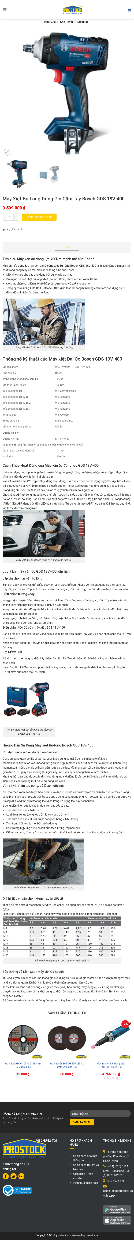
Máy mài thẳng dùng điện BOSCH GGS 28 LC (111, 1065)
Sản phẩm (66, 21)
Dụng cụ (82, 21)
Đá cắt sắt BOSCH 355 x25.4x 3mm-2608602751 (67, 1065)
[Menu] (5, 9)
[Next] (124, 92)
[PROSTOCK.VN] (73, 10)
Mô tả (67, 247)
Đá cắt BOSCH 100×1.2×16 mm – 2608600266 (23, 1065)
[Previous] (9, 92)
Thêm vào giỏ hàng (39, 217)
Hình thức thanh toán (85, 1182)
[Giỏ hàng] (129, 9)
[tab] (67, 248)
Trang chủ (50, 21)
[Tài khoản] (122, 9)
